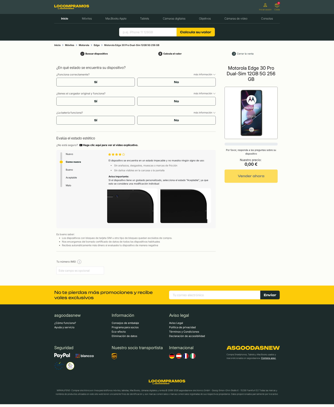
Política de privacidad (182, 327)
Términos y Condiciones (184, 331)
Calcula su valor (195, 32)
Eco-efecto (119, 331)
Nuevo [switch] (69, 154)
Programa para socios (125, 327)
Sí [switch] (95, 82)
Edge (97, 45)
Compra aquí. (268, 358)
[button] (108, 145)
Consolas (267, 18)
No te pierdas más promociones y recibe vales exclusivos (103, 295)
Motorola (84, 45)
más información (203, 74)
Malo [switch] (68, 185)
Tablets (144, 18)
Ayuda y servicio (64, 327)
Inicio (64, 18)
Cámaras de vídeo (235, 18)
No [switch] (176, 82)
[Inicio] (71, 7)
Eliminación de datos (124, 336)
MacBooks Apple (115, 18)
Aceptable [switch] (71, 177)
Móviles (87, 18)
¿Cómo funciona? (65, 323)
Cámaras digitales (174, 18)
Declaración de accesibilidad (187, 336)
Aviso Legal (176, 323)
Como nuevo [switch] (73, 161)
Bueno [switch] (69, 169)
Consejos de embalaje (125, 323)
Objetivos (205, 18)
